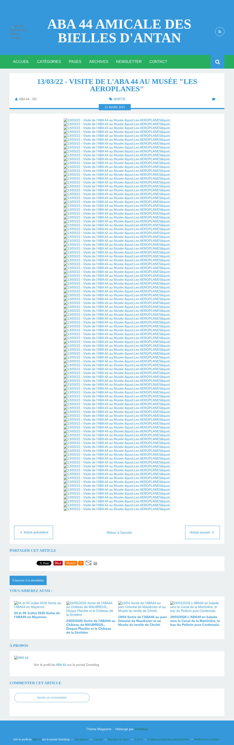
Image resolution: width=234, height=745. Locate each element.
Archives (98, 62)
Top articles (81, 739)
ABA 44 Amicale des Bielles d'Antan (119, 31)
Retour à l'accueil (119, 532)
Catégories (49, 62)
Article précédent (35, 532)
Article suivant (200, 532)
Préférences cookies (206, 739)
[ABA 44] (22, 664)
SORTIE (119, 99)
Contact (158, 62)
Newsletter (129, 62)
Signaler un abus (119, 739)
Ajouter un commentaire (52, 697)
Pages (75, 62)
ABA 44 (61, 665)
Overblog (141, 729)
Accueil (21, 62)
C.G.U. (138, 739)
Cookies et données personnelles (168, 739)
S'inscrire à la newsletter (28, 580)
